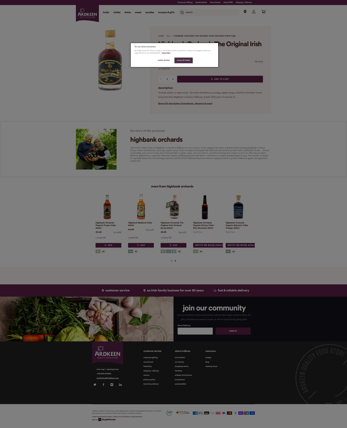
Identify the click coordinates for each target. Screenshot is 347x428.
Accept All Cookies (183, 60)
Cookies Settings (164, 60)
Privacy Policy (166, 53)
